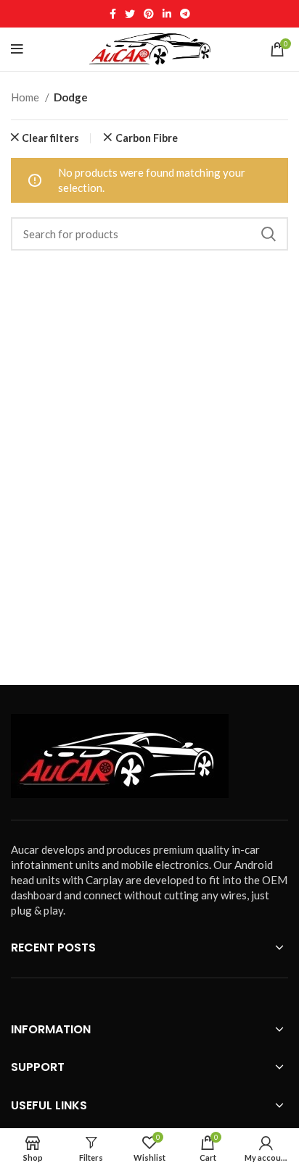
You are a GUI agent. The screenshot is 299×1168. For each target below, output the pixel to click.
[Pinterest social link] (148, 13)
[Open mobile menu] (17, 49)
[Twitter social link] (129, 13)
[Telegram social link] (185, 13)
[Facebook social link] (112, 13)
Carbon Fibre (146, 138)
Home (26, 97)
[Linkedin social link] (167, 13)
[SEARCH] (268, 234)
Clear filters (50, 138)
